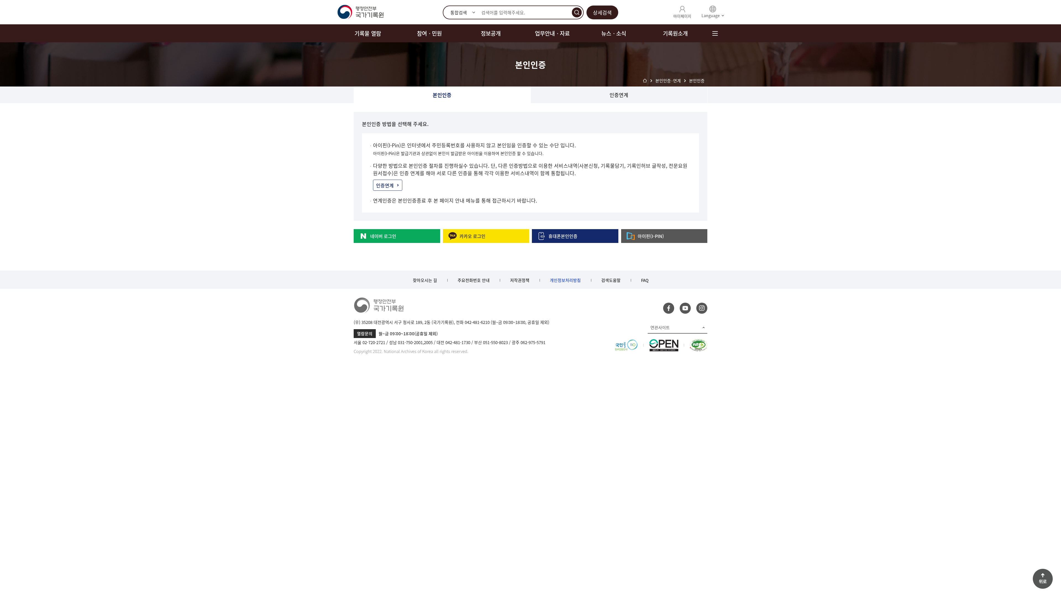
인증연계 (619, 95)
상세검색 (602, 12)
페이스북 (668, 308)
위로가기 (1043, 579)
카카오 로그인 (472, 236)
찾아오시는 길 (425, 280)
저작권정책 (519, 280)
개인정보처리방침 (565, 280)
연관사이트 (660, 327)
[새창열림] (626, 342)
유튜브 (685, 308)
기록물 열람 (367, 33)
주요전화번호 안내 (474, 280)
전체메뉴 (715, 33)
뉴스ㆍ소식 (613, 33)
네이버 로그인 (383, 236)
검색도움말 (611, 280)
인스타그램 (701, 308)
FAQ (644, 280)
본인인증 (442, 95)
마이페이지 (682, 16)
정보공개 (491, 33)
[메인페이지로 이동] (360, 12)
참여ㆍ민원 (429, 33)
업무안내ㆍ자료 (552, 33)
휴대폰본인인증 (562, 236)
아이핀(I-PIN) (651, 236)
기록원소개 (675, 33)
